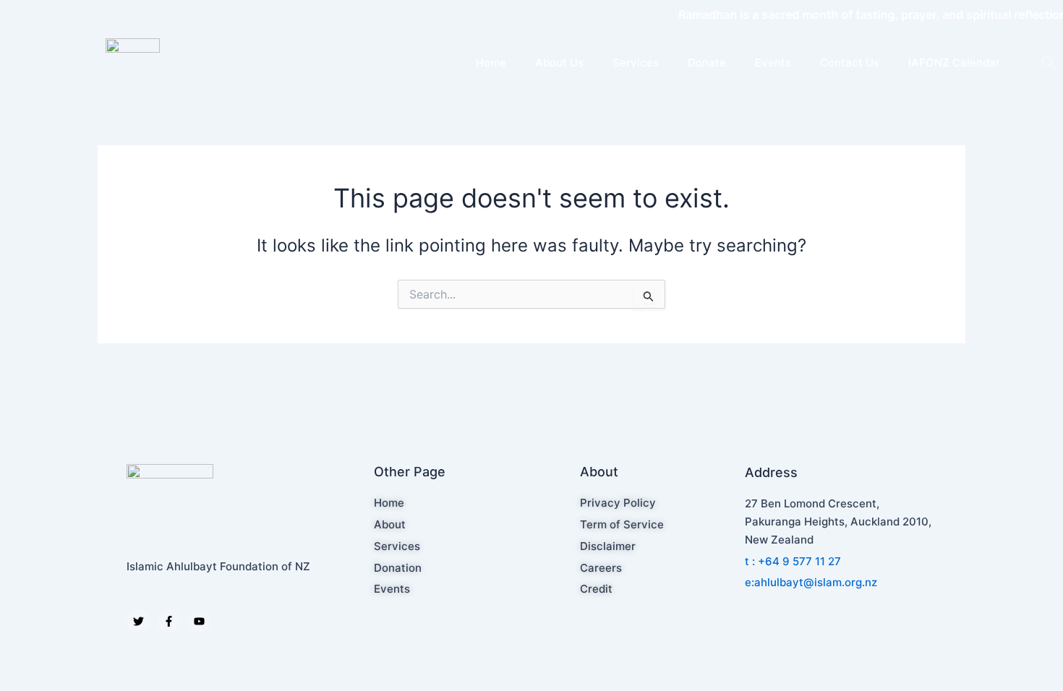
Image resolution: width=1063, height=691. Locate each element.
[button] (1048, 62)
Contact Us (849, 62)
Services (635, 62)
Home (491, 62)
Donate (707, 62)
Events (773, 62)
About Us (559, 62)
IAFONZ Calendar (954, 62)
